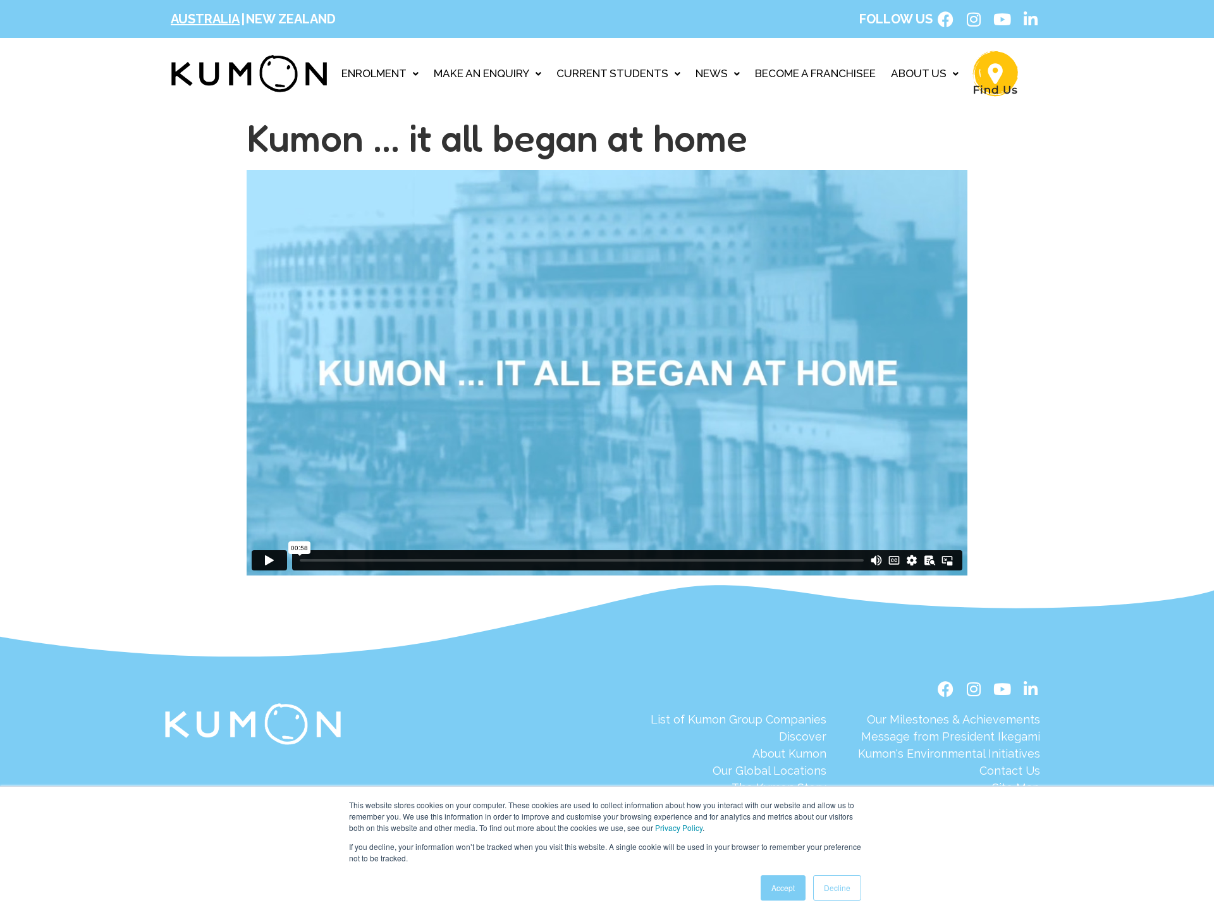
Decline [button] (837, 887)
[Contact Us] (949, 770)
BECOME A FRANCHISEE (815, 73)
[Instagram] (973, 19)
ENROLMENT (374, 73)
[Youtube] (1002, 19)
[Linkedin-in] (1030, 19)
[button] (380, 73)
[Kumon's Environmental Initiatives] (949, 753)
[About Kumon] (738, 753)
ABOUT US (919, 73)
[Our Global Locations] (738, 770)
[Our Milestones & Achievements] (949, 719)
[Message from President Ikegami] (949, 736)
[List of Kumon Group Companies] (738, 719)
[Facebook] (945, 19)
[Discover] (738, 736)
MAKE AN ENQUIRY (481, 73)
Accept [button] (783, 887)
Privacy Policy (678, 827)
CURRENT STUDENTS (612, 73)
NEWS (712, 73)
